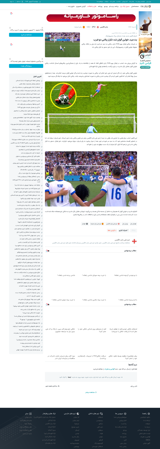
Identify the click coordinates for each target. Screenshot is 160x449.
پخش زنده (131, 1)
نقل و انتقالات (91, 6)
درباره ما (147, 427)
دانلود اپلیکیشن (145, 417)
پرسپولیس (99, 420)
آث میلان (76, 417)
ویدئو (124, 430)
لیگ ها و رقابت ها (120, 427)
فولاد (101, 433)
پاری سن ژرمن (27, 433)
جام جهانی (28, 417)
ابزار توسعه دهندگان (143, 430)
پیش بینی (148, 1)
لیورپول (77, 440)
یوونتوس (76, 446)
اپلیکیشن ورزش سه (140, 1)
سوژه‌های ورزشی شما (120, 417)
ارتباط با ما (146, 420)
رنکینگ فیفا (28, 424)
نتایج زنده (71, 6)
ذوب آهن (100, 427)
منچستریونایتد (74, 443)
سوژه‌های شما (100, 1)
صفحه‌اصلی (135, 6)
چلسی (77, 433)
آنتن (125, 440)
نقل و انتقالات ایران (26, 430)
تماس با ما (112, 1)
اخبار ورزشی (125, 1)
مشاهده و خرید (26, 66)
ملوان (101, 437)
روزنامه (100, 6)
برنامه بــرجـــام (114, 6)
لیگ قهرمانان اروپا (49, 433)
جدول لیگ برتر (125, 6)
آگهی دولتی (146, 443)
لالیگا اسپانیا (51, 427)
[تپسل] (11, 13)
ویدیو (106, 6)
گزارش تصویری (81, 6)
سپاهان (100, 430)
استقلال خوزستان (97, 446)
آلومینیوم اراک (98, 443)
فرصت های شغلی (144, 433)
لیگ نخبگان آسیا (50, 437)
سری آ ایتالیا (51, 430)
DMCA (148, 440)
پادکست (118, 1)
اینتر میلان (76, 420)
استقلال (100, 417)
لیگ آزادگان (51, 420)
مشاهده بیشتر (90, 392)
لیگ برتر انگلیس (50, 424)
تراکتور (101, 424)
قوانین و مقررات (109, 369)
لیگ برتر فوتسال (50, 443)
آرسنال (77, 430)
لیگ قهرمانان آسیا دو (48, 440)
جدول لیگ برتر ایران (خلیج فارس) (44, 417)
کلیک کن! (26, 35)
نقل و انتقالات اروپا (26, 427)
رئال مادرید (75, 437)
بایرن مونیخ (75, 427)
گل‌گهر (101, 440)
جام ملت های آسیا (26, 420)
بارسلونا (76, 424)
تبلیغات (106, 1)
